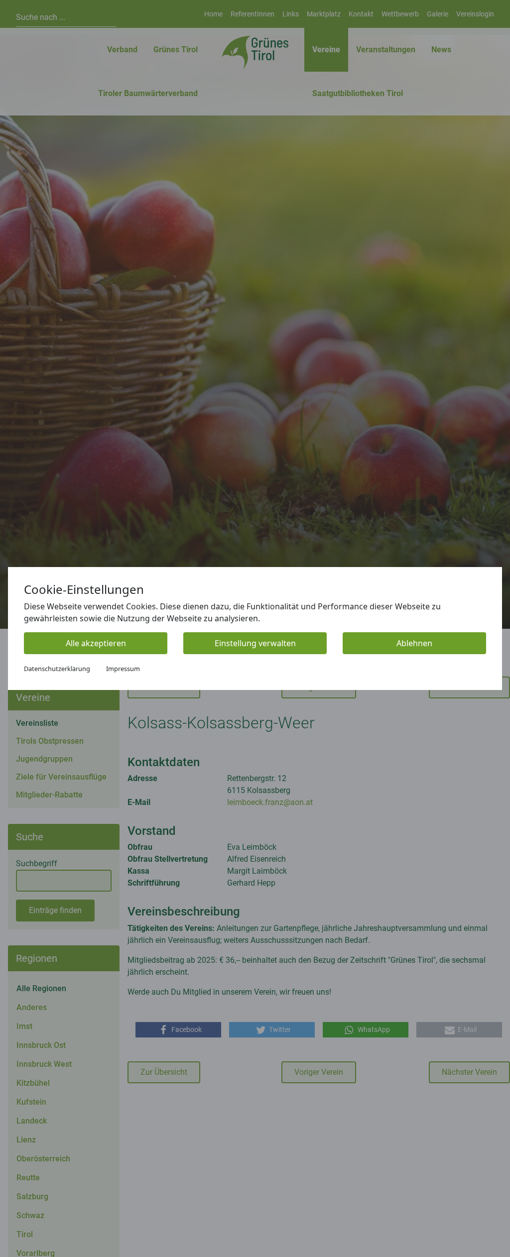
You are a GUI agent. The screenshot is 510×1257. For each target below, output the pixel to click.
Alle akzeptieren (96, 643)
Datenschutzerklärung (57, 669)
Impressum (123, 669)
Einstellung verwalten (255, 643)
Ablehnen (414, 643)
